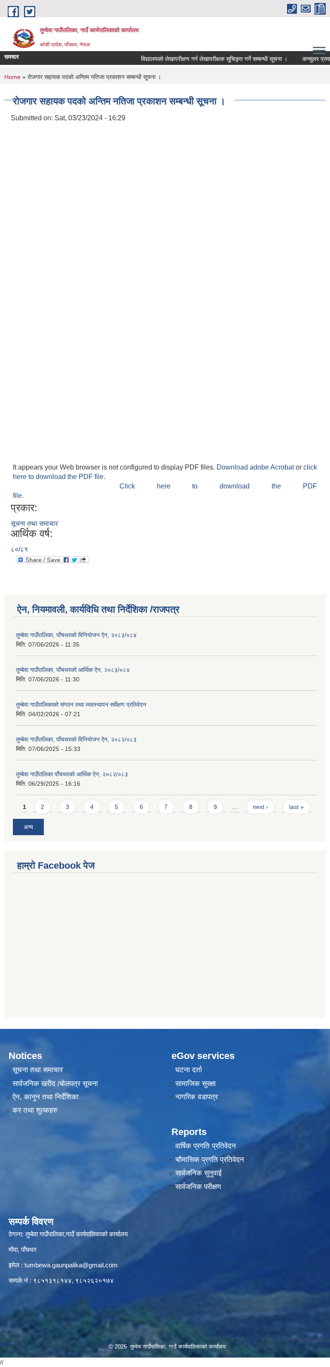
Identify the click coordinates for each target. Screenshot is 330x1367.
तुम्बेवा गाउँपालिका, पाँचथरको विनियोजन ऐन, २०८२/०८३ (76, 739)
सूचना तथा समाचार (34, 523)
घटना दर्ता (188, 1070)
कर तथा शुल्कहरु (35, 1110)
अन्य (28, 827)
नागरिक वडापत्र (196, 1097)
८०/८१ (19, 549)
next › (260, 806)
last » (296, 806)
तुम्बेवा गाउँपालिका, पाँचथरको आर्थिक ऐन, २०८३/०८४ (73, 669)
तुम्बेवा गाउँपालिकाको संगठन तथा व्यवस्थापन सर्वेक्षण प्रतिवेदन (81, 704)
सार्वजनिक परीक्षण (198, 1187)
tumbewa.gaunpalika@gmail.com (71, 1265)
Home (12, 76)
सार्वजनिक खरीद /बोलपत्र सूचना (55, 1084)
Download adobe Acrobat (256, 467)
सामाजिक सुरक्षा (195, 1084)
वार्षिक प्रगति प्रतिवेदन (205, 1146)
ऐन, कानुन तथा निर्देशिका (45, 1097)
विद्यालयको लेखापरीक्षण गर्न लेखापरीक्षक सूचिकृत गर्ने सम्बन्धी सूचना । (202, 58)
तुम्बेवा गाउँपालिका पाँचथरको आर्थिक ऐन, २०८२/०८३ (72, 774)
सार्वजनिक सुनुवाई (198, 1173)
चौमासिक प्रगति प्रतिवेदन (209, 1160)
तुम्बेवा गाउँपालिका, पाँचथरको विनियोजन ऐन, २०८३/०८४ (76, 635)
